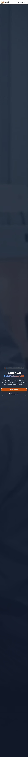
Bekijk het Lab (13, 394)
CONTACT (20, 2)
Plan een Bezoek (14, 389)
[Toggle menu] (25, 2)
